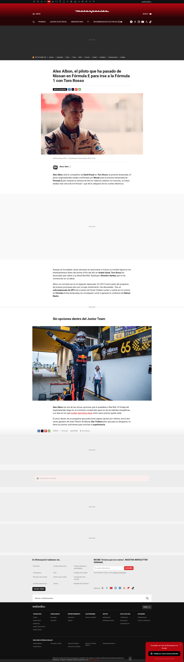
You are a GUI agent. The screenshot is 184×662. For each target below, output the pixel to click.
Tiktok (150, 22)
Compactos (37, 573)
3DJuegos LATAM (55, 643)
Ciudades (102, 57)
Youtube (142, 22)
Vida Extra (53, 620)
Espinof (70, 620)
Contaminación (112, 57)
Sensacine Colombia (74, 646)
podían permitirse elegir (81, 413)
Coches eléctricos (59, 566)
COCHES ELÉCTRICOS (58, 22)
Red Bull (75, 431)
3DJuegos (53, 617)
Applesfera (36, 623)
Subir (145, 607)
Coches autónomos (40, 584)
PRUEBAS (42, 22)
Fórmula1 (64, 431)
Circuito (87, 57)
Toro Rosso (86, 431)
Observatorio (77, 22)
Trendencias (124, 617)
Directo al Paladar (90, 617)
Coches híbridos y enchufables (80, 567)
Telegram (131, 22)
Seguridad (60, 57)
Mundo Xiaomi (37, 629)
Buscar (147, 598)
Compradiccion (124, 623)
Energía (123, 57)
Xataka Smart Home (39, 626)
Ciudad (94, 57)
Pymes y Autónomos (144, 620)
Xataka (35, 617)
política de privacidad (119, 572)
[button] (65, 166)
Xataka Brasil (37, 646)
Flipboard (76, 89)
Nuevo (145, 14)
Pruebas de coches (80, 573)
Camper (51, 57)
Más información (94, 660)
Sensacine (71, 617)
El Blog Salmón (142, 617)
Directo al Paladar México (90, 644)
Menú (38, 14)
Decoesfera (123, 620)
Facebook (135, 22)
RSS (124, 587)
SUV (55, 573)
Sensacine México (73, 643)
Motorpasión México (109, 643)
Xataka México (37, 643)
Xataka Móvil (37, 620)
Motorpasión (92, 11)
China (67, 57)
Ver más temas (39, 589)
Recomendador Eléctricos (105, 22)
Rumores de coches (40, 577)
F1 (88, 22)
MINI (80, 57)
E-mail (79, 89)
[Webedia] (39, 606)
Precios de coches (60, 577)
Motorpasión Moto (108, 620)
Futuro (55, 584)
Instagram (139, 22)
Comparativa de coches (79, 578)
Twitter (146, 22)
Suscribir (128, 568)
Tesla (74, 57)
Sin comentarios (61, 89)
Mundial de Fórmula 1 (81, 584)
